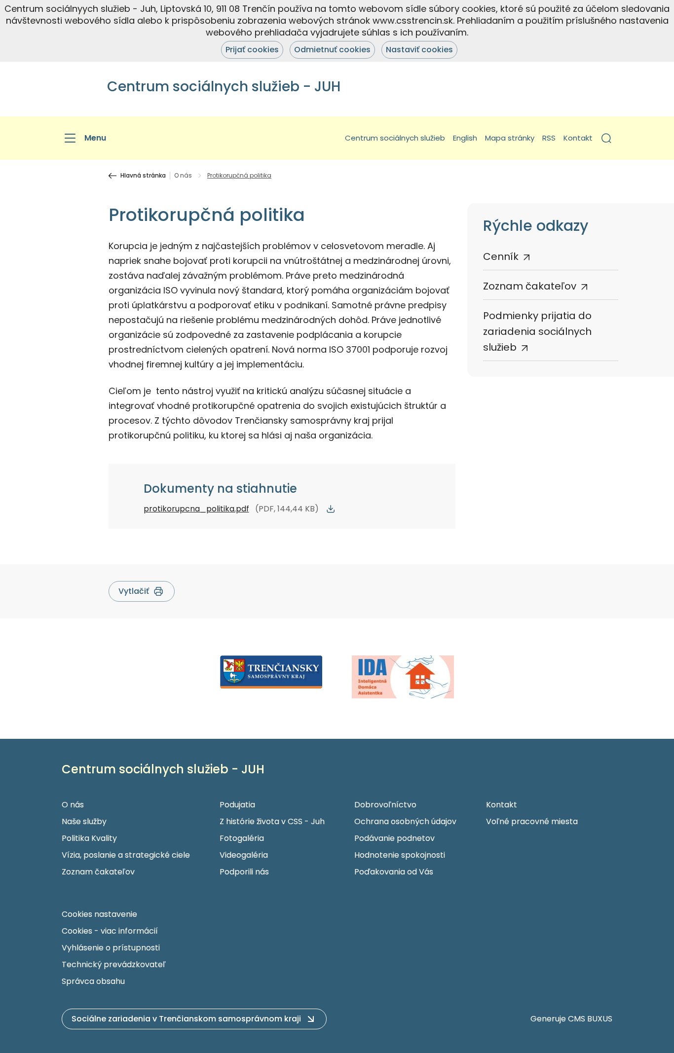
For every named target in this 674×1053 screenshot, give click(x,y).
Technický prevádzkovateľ (114, 964)
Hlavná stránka (143, 176)
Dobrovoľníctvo (385, 804)
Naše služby (84, 821)
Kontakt (578, 138)
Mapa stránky (509, 138)
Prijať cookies (252, 49)
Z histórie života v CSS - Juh (272, 821)
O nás (183, 176)
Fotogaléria (242, 838)
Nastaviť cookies (419, 49)
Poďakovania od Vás (393, 871)
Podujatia (237, 804)
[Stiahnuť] (331, 509)
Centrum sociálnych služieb (395, 138)
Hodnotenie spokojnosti (399, 855)
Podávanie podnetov (394, 838)
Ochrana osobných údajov (405, 821)
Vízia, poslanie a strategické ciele (126, 855)
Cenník (501, 256)
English (465, 138)
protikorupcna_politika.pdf (196, 508)
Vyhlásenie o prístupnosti (111, 947)
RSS (549, 138)
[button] (606, 138)
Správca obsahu (93, 981)
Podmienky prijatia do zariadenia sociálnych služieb (537, 331)
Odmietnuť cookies (332, 49)
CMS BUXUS (590, 1018)
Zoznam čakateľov (529, 286)
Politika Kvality (89, 838)
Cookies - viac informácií (110, 931)
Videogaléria (244, 855)
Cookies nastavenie (99, 914)
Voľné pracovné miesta (532, 821)
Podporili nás (244, 871)
